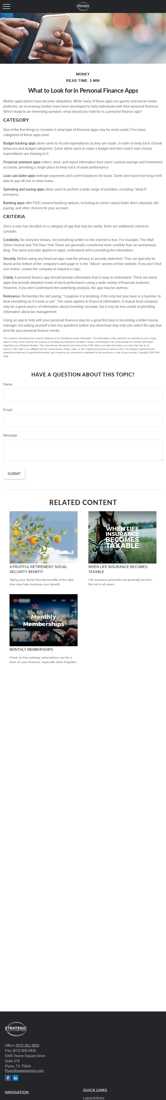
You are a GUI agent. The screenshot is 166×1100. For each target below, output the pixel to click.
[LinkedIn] (15, 1078)
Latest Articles (93, 1098)
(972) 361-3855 (27, 1045)
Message (10, 435)
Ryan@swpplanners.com (24, 1071)
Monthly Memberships (31, 649)
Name (8, 384)
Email (7, 410)
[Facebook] (8, 1078)
